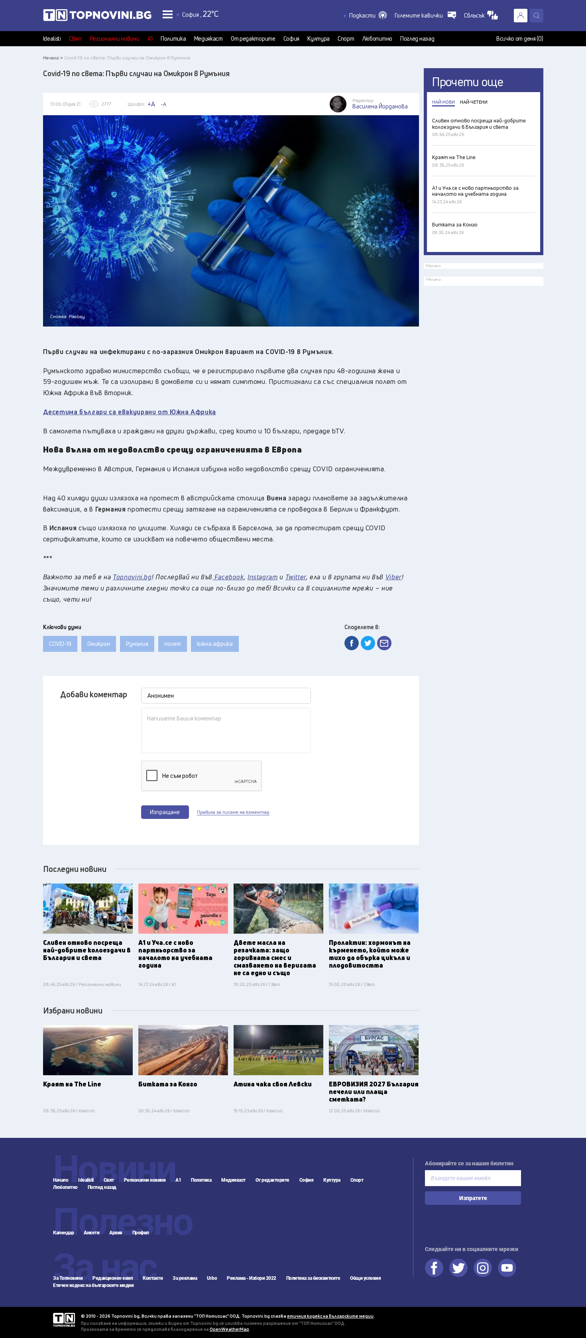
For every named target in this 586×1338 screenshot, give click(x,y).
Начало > (53, 58)
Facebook (434, 1268)
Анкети (91, 1233)
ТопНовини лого (97, 17)
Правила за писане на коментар (233, 812)
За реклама (185, 1278)
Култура (318, 38)
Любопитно (377, 38)
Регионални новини (115, 38)
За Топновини (68, 1278)
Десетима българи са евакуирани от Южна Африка (129, 411)
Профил (140, 1233)
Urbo (212, 1278)
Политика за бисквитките (313, 1278)
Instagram (483, 1268)
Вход (520, 15)
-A (163, 104)
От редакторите (253, 38)
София (291, 38)
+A (151, 104)
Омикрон (98, 643)
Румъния (137, 643)
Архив (115, 1233)
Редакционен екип (112, 1278)
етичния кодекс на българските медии (330, 1316)
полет (172, 643)
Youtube (507, 1268)
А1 (150, 38)
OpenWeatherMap (229, 1329)
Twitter (458, 1268)
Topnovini (64, 1320)
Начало (60, 1180)
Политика (173, 38)
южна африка (215, 643)
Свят (75, 38)
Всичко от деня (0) (519, 38)
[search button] (536, 15)
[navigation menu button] (168, 14)
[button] (368, 15)
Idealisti (52, 38)
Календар (63, 1233)
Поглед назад (417, 38)
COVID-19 (60, 643)
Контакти (153, 1278)
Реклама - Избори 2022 (251, 1278)
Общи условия (365, 1278)
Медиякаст (208, 38)
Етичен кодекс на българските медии (93, 1285)
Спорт (346, 38)
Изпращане (165, 812)
